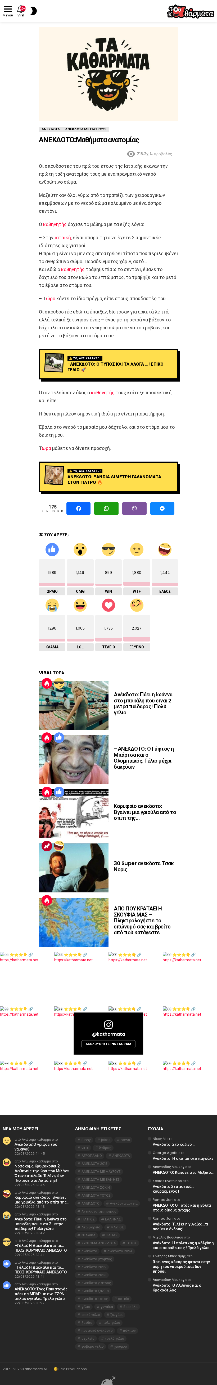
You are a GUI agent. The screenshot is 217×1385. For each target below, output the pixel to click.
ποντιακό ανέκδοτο (97, 1330)
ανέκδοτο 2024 (120, 1251)
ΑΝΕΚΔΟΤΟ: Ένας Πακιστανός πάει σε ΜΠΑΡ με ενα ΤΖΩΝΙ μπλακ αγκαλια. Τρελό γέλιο (41, 1293)
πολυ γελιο (111, 1322)
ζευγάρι (116, 1314)
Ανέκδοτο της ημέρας (99, 1211)
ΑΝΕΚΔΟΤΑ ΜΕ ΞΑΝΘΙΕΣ (101, 1179)
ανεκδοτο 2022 (94, 1266)
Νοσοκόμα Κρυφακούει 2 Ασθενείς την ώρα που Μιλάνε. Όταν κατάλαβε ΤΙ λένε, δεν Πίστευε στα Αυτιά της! (42, 1173)
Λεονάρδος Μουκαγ (168, 1166)
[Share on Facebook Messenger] (162, 508)
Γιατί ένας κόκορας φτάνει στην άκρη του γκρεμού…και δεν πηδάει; (181, 1266)
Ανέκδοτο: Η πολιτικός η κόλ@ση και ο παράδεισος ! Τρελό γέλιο (183, 1245)
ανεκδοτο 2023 (94, 1274)
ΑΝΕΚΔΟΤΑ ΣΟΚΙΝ (96, 1187)
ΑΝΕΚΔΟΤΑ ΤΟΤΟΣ (96, 1195)
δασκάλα (130, 1306)
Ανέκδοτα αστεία (124, 1203)
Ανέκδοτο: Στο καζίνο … (174, 1144)
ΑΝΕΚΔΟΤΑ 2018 (94, 1163)
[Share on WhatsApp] (106, 508)
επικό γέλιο (91, 1314)
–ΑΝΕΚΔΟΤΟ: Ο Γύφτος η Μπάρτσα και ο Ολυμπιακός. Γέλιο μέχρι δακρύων (144, 758)
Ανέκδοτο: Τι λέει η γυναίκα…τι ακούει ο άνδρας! (180, 1226)
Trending (47, 846)
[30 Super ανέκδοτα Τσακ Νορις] (73, 867)
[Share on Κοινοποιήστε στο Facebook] (78, 508)
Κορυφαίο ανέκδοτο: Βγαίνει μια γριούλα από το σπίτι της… (145, 812)
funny (86, 1139)
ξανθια (87, 1322)
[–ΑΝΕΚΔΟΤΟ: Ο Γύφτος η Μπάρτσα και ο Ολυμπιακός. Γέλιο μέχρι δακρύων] (73, 759)
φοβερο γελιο (93, 1346)
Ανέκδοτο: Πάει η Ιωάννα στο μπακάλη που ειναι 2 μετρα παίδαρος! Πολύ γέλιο (143, 703)
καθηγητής (55, 224)
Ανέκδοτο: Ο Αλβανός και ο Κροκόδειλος (177, 1287)
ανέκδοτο (89, 1251)
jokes (105, 1139)
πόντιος (129, 1330)
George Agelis (165, 1152)
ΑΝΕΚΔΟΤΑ (121, 1155)
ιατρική (63, 237)
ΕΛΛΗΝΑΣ (113, 1219)
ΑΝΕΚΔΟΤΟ (91, 1203)
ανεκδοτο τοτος (95, 1298)
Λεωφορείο (91, 1227)
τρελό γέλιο (114, 1338)
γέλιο (86, 1306)
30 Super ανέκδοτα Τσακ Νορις (144, 866)
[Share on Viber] (134, 508)
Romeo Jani (163, 1199)
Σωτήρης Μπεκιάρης (169, 1256)
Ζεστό (47, 683)
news (125, 1139)
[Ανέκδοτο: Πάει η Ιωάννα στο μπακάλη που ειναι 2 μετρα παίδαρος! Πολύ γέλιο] (73, 705)
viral (85, 1147)
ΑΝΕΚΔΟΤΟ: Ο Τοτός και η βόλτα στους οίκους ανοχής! (182, 1207)
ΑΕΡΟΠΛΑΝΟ (92, 1155)
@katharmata (108, 1034)
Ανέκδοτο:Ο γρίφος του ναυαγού (36, 1146)
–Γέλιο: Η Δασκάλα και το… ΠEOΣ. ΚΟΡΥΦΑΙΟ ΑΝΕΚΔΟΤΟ (41, 1248)
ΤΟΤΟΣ (131, 1243)
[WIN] (59, 683)
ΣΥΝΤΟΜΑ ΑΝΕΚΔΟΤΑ (99, 1243)
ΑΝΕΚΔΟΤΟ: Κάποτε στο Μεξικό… (183, 1172)
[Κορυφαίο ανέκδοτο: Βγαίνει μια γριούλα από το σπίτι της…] (73, 813)
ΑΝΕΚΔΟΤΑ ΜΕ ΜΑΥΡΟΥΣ (101, 1171)
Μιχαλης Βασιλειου (168, 1237)
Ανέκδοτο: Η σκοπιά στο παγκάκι (183, 1158)
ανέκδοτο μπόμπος (97, 1259)
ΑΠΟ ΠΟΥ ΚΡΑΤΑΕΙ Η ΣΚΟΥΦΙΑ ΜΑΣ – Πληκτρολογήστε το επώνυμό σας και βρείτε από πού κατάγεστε (142, 920)
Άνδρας (105, 1147)
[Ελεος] (59, 846)
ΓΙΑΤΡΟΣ (88, 1219)
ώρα (50, 298)
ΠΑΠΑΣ (111, 1235)
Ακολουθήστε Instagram (108, 1044)
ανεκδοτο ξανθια (95, 1290)
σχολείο (88, 1338)
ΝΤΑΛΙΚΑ (89, 1235)
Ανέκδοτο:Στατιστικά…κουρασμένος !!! (173, 1189)
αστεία (123, 1298)
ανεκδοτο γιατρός (96, 1282)
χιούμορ (120, 1346)
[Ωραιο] (59, 737)
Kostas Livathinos (167, 1180)
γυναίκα (107, 1306)
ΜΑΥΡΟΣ (117, 1227)
